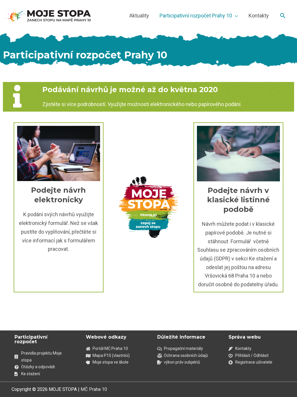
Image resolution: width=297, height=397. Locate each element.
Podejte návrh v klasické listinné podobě (238, 200)
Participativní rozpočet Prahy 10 (196, 15)
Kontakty (259, 15)
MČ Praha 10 (94, 389)
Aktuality (139, 15)
